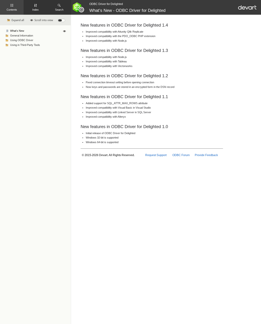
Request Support (156, 155)
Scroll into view (43, 20)
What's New (17, 30)
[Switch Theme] (61, 20)
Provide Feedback (206, 155)
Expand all (18, 20)
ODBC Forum (181, 155)
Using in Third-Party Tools (25, 45)
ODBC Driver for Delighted (106, 3)
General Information (21, 35)
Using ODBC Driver (21, 40)
